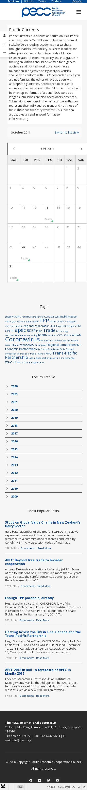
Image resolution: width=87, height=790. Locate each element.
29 (68, 247)
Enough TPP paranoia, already (29, 598)
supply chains (13, 316)
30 (79, 247)
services (52, 335)
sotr (27, 353)
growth (54, 357)
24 (11, 247)
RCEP (31, 330)
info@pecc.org (21, 740)
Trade (49, 330)
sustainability (62, 316)
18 (23, 227)
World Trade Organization (31, 362)
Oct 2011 (47, 149)
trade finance (37, 353)
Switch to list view (67, 132)
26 (34, 247)
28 (58, 247)
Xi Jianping (40, 344)
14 (58, 207)
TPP (44, 320)
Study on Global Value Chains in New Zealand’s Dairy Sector (43, 524)
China (67, 335)
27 (46, 247)
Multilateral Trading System (55, 340)
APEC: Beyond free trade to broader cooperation (34, 562)
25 (24, 252)
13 (48, 213)
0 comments (28, 548)
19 (34, 227)
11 (23, 207)
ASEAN (76, 335)
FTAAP (9, 362)
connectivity (27, 345)
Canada (49, 316)
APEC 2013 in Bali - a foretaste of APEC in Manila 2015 (38, 672)
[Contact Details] (4, 44)
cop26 (35, 321)
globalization (42, 357)
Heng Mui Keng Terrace (32, 316)
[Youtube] (57, 780)
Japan (32, 357)
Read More (44, 548)
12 (34, 207)
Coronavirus (22, 339)
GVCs (60, 335)
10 (11, 207)
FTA (79, 326)
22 (68, 227)
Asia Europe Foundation (47, 349)
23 (79, 227)
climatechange (67, 357)
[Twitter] (48, 780)
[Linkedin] (39, 780)
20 (46, 227)
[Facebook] (30, 780)
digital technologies (20, 321)
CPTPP (9, 331)
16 (79, 207)
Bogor (74, 316)
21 (58, 227)
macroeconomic (14, 325)
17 (11, 227)
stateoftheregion (67, 325)
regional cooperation (37, 326)
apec (20, 329)
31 (13, 271)
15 (68, 207)
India (39, 331)
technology (62, 330)
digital (53, 325)
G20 (7, 321)
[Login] (4, 35)
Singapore (71, 321)
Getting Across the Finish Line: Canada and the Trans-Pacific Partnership (43, 634)
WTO (48, 353)
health (42, 335)
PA (14, 362)
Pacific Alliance (58, 321)
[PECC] (43, 11)
